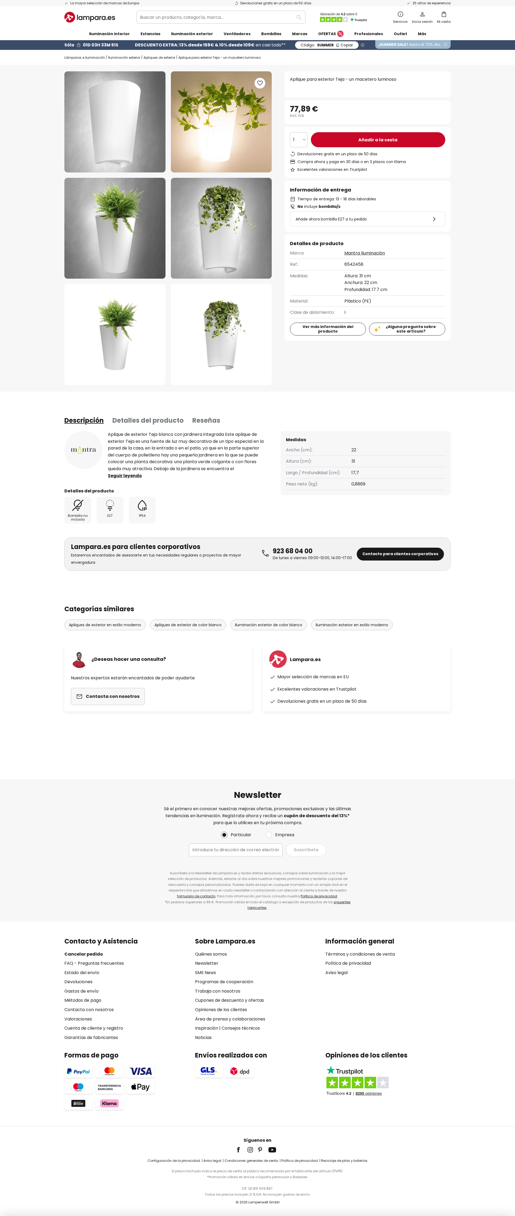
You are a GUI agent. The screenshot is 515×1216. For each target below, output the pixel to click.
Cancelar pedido (83, 954)
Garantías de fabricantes (91, 1037)
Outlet (400, 33)
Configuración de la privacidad (174, 1160)
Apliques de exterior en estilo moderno (105, 625)
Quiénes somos (211, 954)
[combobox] (221, 17)
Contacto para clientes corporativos (400, 554)
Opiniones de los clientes (221, 1010)
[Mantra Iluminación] (83, 450)
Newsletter (206, 963)
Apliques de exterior (159, 57)
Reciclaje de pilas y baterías (344, 1160)
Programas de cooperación (224, 982)
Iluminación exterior (124, 57)
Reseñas (206, 420)
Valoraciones (78, 1019)
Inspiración (206, 1028)
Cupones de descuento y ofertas (229, 1000)
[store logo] (89, 17)
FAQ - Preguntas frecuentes (94, 963)
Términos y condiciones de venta (360, 954)
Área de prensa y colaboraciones (230, 1019)
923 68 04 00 (292, 551)
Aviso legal (336, 973)
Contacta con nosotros (89, 1010)
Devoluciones (78, 982)
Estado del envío (81, 973)
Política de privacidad (319, 896)
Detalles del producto (148, 420)
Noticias (203, 1037)
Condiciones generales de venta (251, 1160)
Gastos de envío (81, 991)
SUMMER (327, 45)
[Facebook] (242, 1150)
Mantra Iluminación (364, 253)
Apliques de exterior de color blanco (188, 625)
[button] (114, 228)
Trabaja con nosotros (217, 991)
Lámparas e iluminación (84, 57)
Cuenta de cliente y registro (93, 1028)
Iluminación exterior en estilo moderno (352, 625)
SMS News (205, 973)
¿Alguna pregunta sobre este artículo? (411, 329)
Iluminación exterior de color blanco (268, 625)
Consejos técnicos (241, 1028)
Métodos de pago (82, 1000)
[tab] (84, 420)
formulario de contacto (196, 896)
